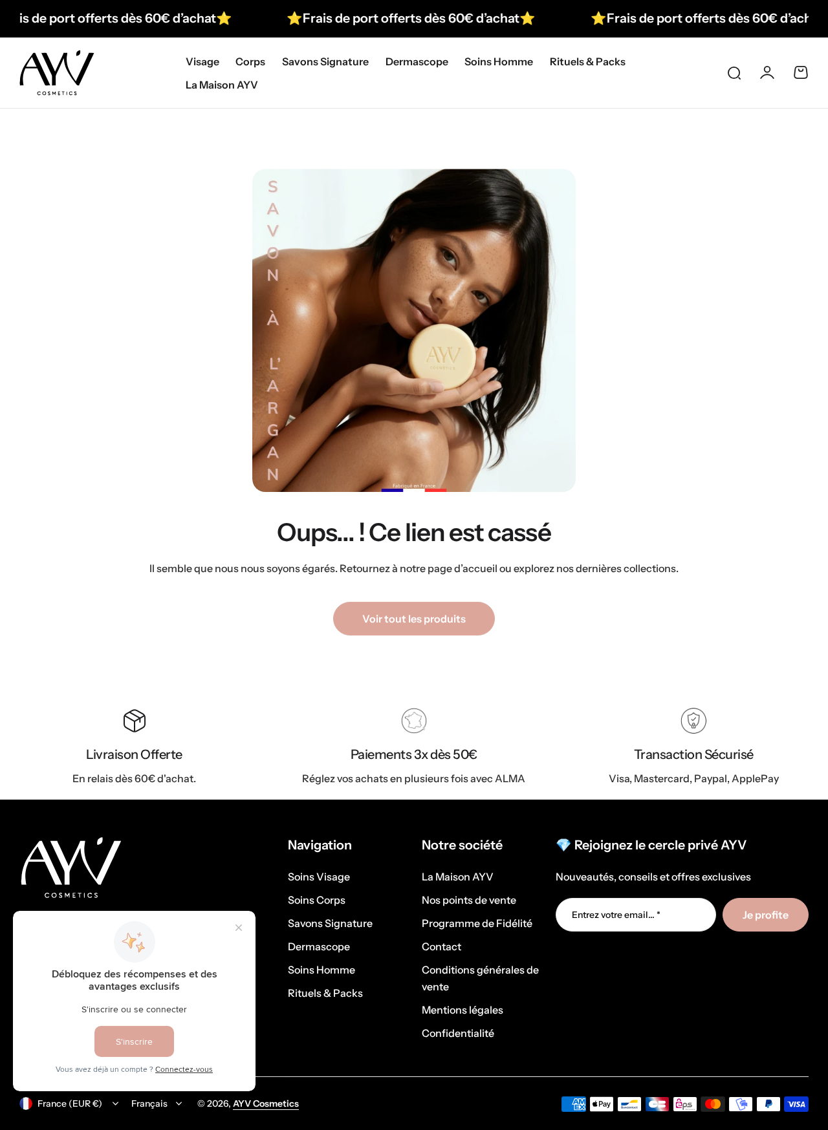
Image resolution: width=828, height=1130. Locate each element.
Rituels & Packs (325, 992)
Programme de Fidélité (477, 923)
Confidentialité (458, 1033)
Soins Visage (319, 876)
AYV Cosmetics (266, 1103)
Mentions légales (462, 1009)
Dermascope (319, 946)
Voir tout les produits (414, 618)
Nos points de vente (469, 899)
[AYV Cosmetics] (56, 72)
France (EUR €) (70, 1103)
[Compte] (767, 72)
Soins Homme (321, 969)
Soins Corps (316, 899)
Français (149, 1103)
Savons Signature (330, 923)
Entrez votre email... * (616, 915)
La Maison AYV (458, 876)
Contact (441, 946)
